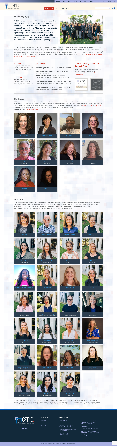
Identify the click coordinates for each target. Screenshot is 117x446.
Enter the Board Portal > (32, 110)
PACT (103, 1)
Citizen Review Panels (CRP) (88, 420)
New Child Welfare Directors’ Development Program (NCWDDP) (90, 431)
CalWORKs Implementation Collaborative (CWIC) (88, 423)
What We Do (60, 8)
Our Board (43, 420)
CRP (81, 1)
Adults (64, 1)
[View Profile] (24, 123)
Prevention (109, 1)
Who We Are (49, 8)
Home (68, 8)
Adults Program (63, 420)
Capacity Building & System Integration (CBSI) (66, 433)
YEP (115, 1)
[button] (112, 8)
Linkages (91, 1)
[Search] (109, 8)
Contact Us (97, 105)
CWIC (85, 1)
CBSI (69, 1)
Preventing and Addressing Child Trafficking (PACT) (67, 430)
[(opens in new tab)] (81, 84)
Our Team (43, 423)
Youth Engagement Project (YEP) (89, 429)
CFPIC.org (58, 1)
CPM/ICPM (75, 1)
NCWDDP (97, 1)
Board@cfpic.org (87, 105)
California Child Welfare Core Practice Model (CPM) (66, 426)
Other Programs (85, 435)
